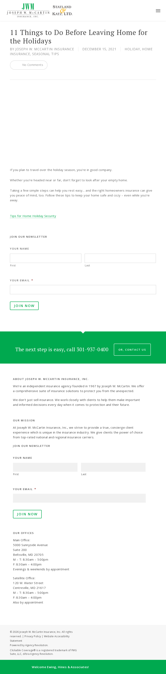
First (13, 265)
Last (87, 265)
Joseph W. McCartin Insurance (44, 49)
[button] (158, 10)
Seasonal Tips (45, 54)
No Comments (32, 65)
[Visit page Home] (40, 10)
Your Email (21, 280)
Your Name (19, 248)
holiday (132, 49)
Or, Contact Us (132, 349)
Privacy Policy (32, 636)
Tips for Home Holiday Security (33, 216)
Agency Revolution (36, 645)
